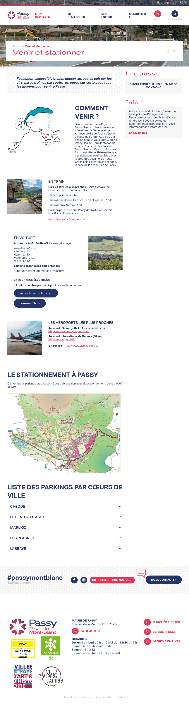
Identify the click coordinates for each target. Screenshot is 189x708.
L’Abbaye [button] (18, 549)
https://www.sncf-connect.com (67, 219)
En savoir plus (138, 132)
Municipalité (137, 15)
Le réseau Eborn (30, 303)
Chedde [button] (17, 506)
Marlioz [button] (18, 527)
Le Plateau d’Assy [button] (27, 517)
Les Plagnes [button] (22, 538)
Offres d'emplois (166, 641)
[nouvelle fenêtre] (74, 580)
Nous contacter (163, 579)
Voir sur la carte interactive (36, 293)
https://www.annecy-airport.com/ (69, 331)
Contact (158, 19)
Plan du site (71, 697)
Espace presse (166, 2)
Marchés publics (166, 622)
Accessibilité (104, 697)
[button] (174, 51)
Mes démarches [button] (76, 15)
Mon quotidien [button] (42, 15)
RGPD (183, 2)
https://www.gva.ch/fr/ (61, 339)
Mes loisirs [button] (106, 15)
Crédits (120, 697)
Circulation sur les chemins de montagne (153, 86)
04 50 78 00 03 (90, 631)
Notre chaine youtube (114, 579)
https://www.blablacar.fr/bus (81, 345)
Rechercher (175, 19)
